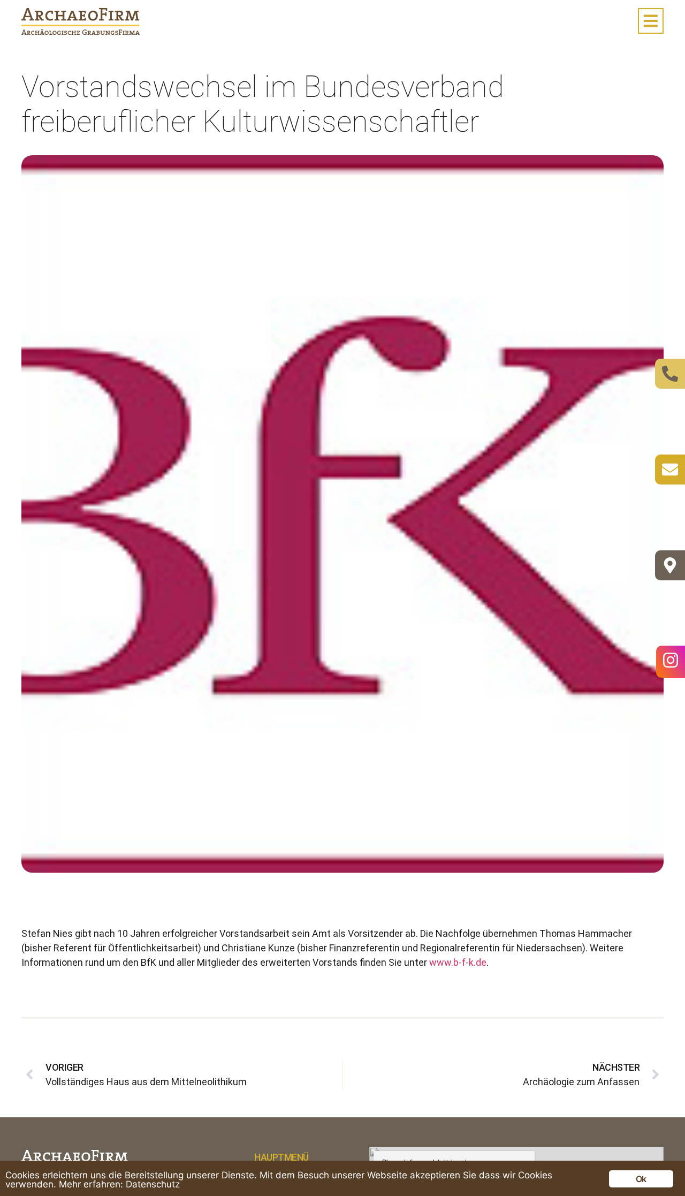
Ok (641, 1179)
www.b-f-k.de (457, 962)
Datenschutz (153, 1184)
